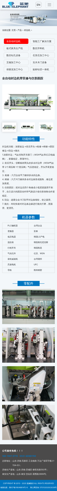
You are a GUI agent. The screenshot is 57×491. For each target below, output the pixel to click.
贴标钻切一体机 (41, 69)
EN (38, 4)
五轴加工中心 (13, 62)
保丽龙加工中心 (14, 69)
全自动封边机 (13, 41)
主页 (14, 30)
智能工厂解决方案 (42, 41)
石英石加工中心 (41, 55)
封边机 (27, 30)
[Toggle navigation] (49, 5)
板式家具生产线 (14, 48)
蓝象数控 (30, 483)
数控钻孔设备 (13, 55)
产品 (20, 30)
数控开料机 (38, 48)
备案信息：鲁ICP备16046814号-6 (14, 487)
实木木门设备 (40, 62)
